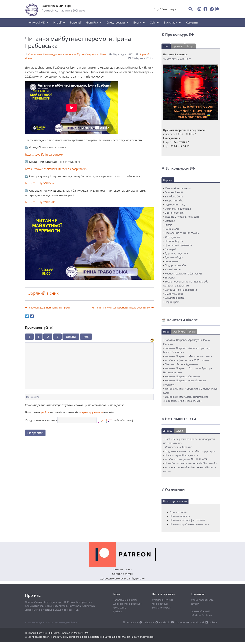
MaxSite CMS (81, 632)
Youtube (180, 622)
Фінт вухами (172, 237)
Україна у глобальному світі (182, 216)
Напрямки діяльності (125, 599)
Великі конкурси (161, 607)
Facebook (164, 622)
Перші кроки (172, 301)
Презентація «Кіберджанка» (181, 455)
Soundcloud (197, 622)
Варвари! (170, 249)
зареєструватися (91, 412)
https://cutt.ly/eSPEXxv (39, 183)
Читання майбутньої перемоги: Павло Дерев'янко (121, 307)
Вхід (156, 9)
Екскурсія (170, 277)
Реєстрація (169, 9)
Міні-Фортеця (160, 603)
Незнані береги (174, 241)
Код (86, 337)
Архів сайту (119, 607)
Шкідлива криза (174, 297)
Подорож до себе (175, 265)
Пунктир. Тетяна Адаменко (181, 364)
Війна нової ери (174, 212)
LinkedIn (213, 622)
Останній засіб (174, 192)
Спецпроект (35, 54)
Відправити (35, 433)
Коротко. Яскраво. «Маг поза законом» (188, 356)
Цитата (71, 337)
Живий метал (173, 269)
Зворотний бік (174, 200)
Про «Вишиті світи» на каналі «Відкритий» (190, 463)
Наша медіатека (52, 54)
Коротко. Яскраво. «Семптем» (182, 376)
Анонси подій (178, 512)
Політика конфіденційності (63, 622)
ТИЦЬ (75, 609)
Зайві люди (172, 228)
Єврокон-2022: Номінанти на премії (49, 307)
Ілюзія (168, 224)
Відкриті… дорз (174, 293)
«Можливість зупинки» (177, 58)
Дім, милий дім (174, 257)
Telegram (148, 622)
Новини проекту (180, 516)
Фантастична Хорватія (178, 447)
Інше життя (171, 261)
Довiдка (117, 611)
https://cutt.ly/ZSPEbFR (40, 202)
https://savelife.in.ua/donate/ (44, 154)
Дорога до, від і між (176, 253)
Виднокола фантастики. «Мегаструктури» (190, 451)
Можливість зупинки (178, 188)
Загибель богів (174, 196)
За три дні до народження (181, 289)
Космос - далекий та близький (183, 273)
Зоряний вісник (43, 293)
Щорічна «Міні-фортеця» (127, 603)
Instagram (132, 622)
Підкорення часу (175, 204)
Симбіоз (170, 220)
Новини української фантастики (189, 524)
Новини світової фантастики (187, 520)
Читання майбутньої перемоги (80, 54)
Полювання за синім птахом (182, 232)
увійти (45, 412)
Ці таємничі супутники (178, 245)
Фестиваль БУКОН (162, 599)
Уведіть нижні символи (41, 420)
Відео (103, 54)
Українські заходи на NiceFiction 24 (186, 459)
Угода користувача (36, 622)
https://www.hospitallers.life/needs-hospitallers (55, 169)
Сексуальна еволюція (178, 208)
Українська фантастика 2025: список (187, 360)
